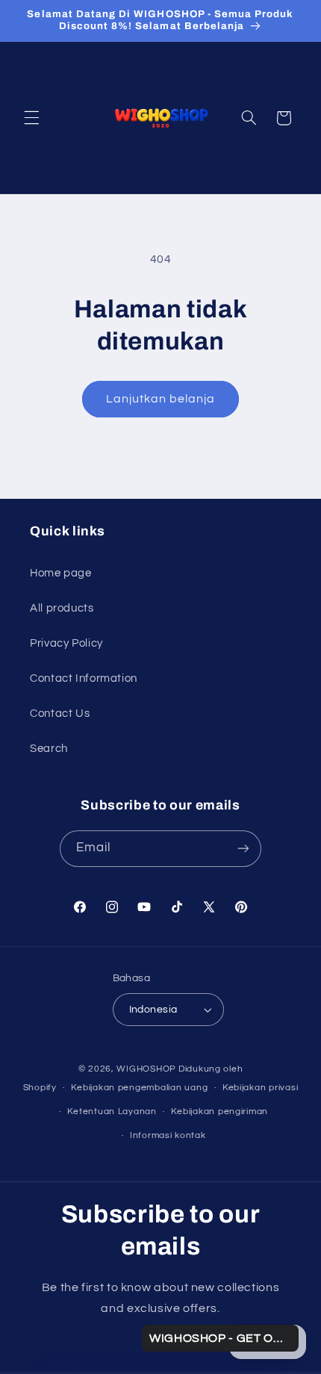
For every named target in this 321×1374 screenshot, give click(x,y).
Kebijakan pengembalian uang (139, 1088)
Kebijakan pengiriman (219, 1111)
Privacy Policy (66, 643)
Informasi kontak (168, 1135)
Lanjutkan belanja (161, 399)
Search (49, 748)
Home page (61, 573)
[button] (31, 118)
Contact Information (83, 678)
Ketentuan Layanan (112, 1111)
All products (62, 608)
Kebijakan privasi (260, 1088)
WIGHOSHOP (146, 1069)
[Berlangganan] (243, 848)
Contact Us (60, 713)
